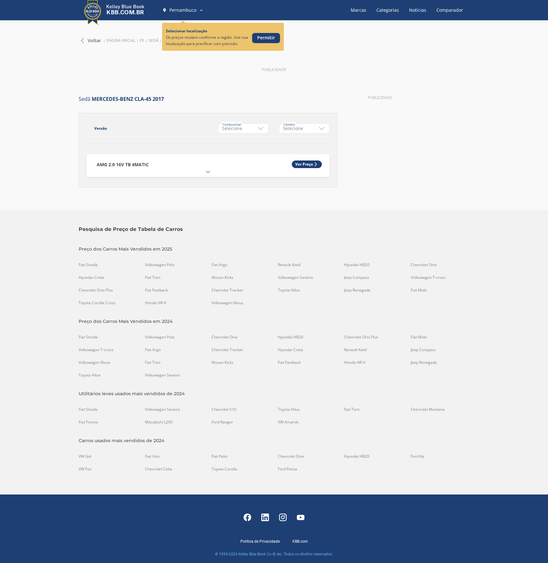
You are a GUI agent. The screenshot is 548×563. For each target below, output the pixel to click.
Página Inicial (121, 40)
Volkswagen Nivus (227, 302)
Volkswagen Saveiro (295, 277)
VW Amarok (288, 422)
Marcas (358, 10)
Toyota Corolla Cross (97, 302)
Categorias (387, 10)
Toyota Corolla (224, 469)
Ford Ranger (222, 422)
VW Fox (85, 469)
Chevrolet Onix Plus (96, 290)
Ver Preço (304, 164)
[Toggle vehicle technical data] (208, 172)
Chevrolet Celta (158, 469)
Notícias (417, 10)
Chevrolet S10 (224, 409)
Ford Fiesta (287, 469)
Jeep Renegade (357, 290)
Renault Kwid (289, 264)
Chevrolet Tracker (227, 290)
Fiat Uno (152, 456)
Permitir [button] (266, 38)
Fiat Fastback (156, 290)
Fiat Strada (88, 264)
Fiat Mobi (419, 290)
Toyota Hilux (289, 290)
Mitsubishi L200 (159, 422)
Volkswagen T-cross (428, 277)
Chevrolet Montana (428, 409)
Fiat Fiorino (88, 422)
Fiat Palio (219, 456)
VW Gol (85, 456)
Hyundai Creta (91, 277)
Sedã (154, 40)
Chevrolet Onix (424, 264)
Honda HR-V (155, 302)
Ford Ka (417, 456)
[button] (183, 10)
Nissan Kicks (222, 277)
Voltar (94, 40)
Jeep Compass (356, 277)
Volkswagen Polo (159, 264)
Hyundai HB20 (356, 264)
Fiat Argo (219, 264)
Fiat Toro (152, 277)
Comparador (449, 10)
